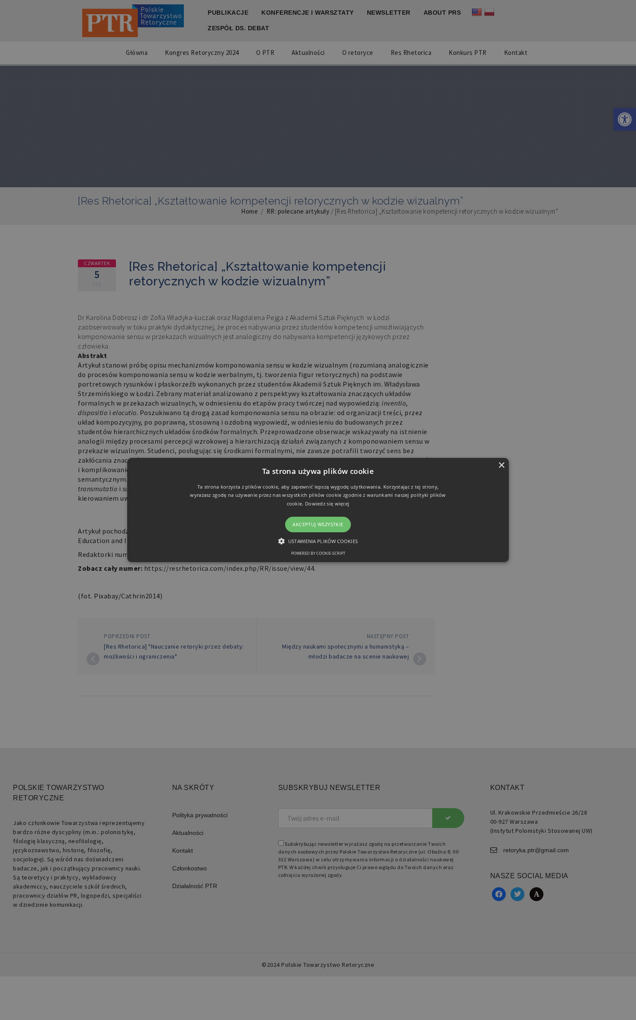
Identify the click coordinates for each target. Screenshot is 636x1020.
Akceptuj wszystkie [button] (317, 524)
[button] (318, 510)
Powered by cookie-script (318, 553)
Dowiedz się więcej (327, 503)
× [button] (501, 465)
